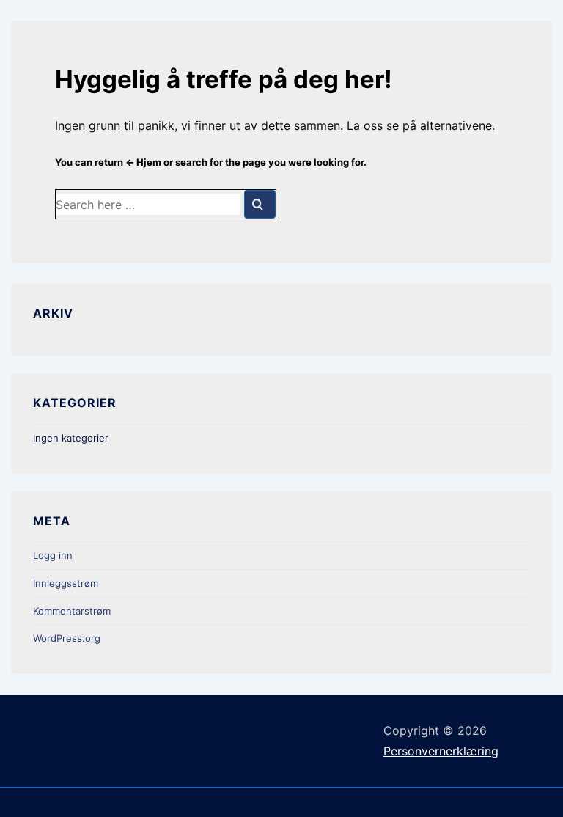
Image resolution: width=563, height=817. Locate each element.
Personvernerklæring (440, 751)
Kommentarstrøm (72, 611)
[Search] (260, 204)
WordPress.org (66, 638)
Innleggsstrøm (65, 583)
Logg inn (53, 555)
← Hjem (143, 162)
